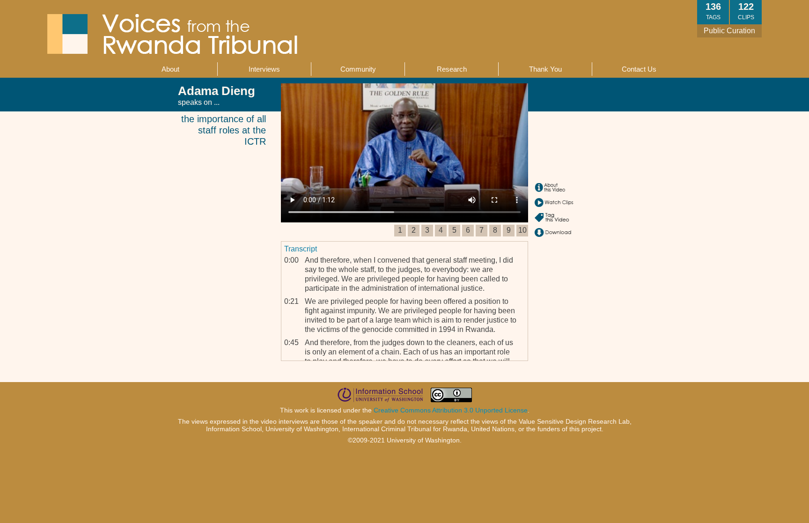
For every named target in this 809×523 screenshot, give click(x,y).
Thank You (545, 69)
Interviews (264, 69)
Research (452, 69)
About (170, 69)
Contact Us (639, 69)
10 (522, 230)
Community (358, 69)
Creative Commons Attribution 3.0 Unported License (451, 410)
